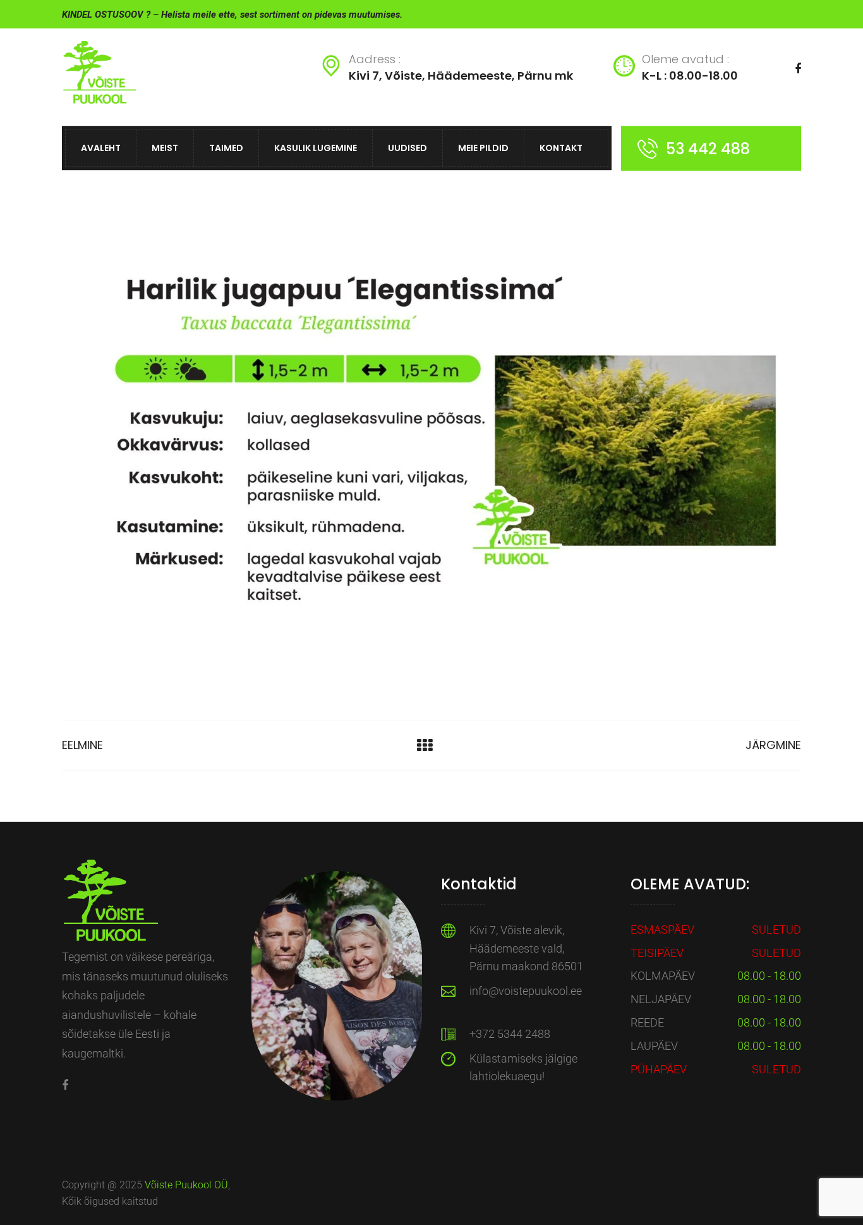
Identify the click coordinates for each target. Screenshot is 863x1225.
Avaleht (101, 148)
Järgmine (773, 745)
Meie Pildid (483, 148)
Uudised (407, 148)
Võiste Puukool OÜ (186, 1185)
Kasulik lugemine (315, 148)
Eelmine (82, 745)
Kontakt (561, 148)
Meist (165, 148)
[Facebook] (65, 1085)
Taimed (226, 148)
